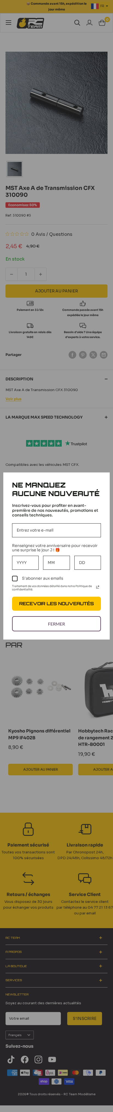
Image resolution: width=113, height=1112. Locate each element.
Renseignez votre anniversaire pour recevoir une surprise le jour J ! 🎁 (55, 548)
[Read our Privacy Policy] (97, 587)
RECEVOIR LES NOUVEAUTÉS (56, 603)
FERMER (56, 623)
